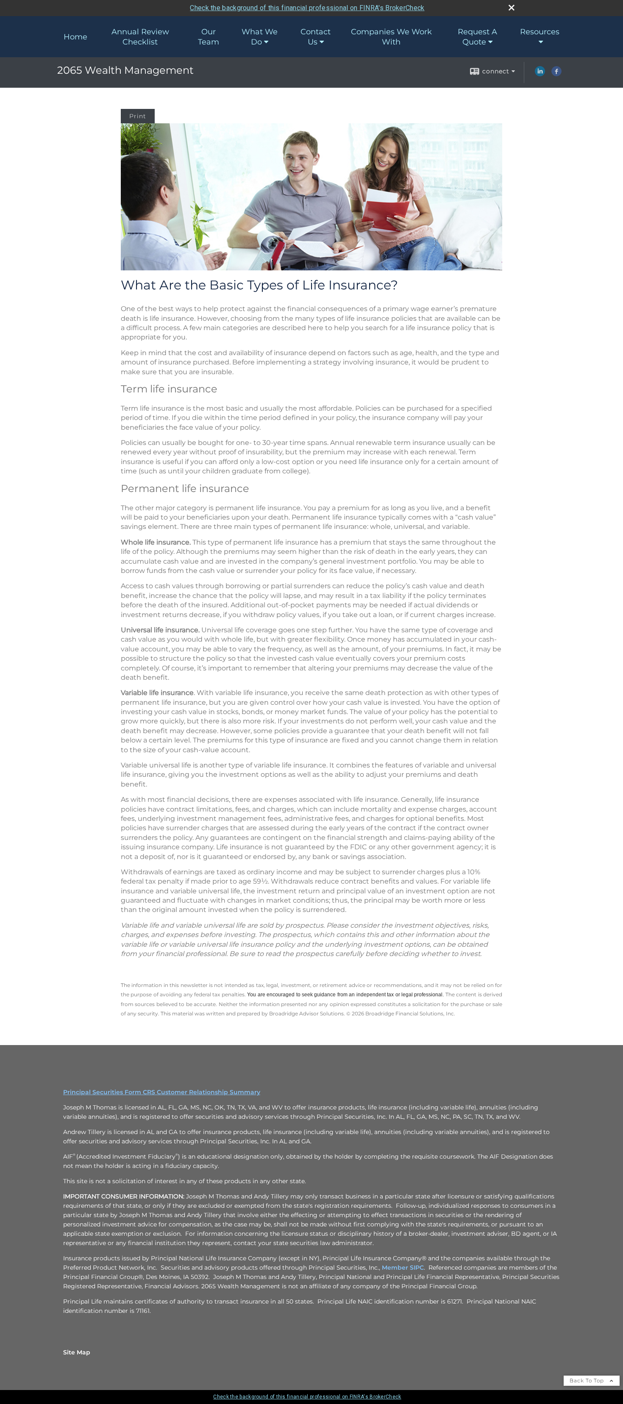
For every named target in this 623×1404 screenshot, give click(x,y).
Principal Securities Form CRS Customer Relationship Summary (161, 1092)
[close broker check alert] (511, 7)
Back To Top (588, 1380)
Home (75, 37)
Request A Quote (477, 37)
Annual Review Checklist (140, 37)
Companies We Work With (391, 37)
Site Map (76, 1352)
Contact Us (315, 37)
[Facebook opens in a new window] (556, 74)
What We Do (260, 37)
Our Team (208, 37)
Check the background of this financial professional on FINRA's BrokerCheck (307, 8)
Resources (539, 31)
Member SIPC (403, 1267)
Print (137, 116)
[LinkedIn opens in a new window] (540, 74)
